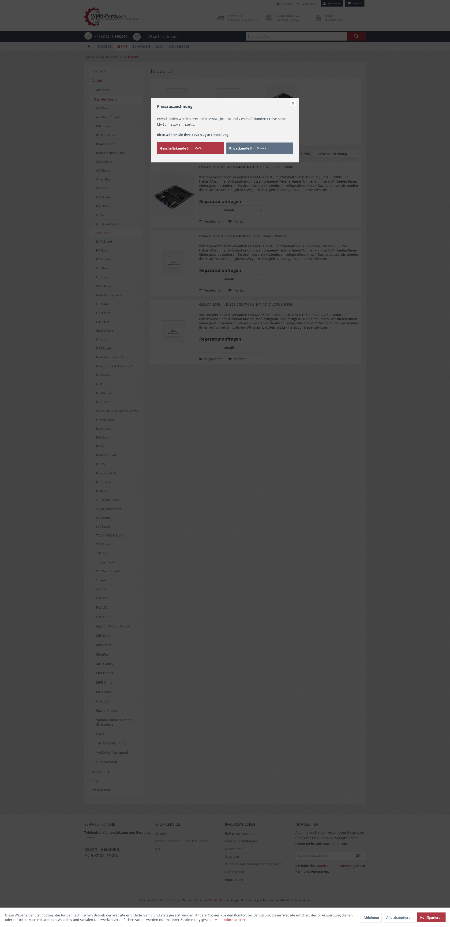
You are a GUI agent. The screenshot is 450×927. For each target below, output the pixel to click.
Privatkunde (247, 148)
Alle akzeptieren (399, 917)
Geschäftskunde (181, 148)
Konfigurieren (431, 917)
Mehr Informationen (230, 919)
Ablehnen (371, 917)
